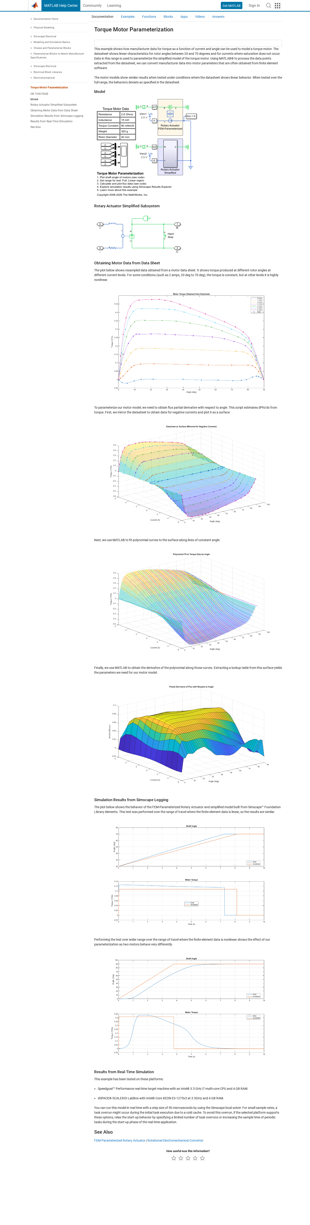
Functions (149, 16)
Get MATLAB (232, 6)
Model (34, 99)
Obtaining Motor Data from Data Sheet (54, 110)
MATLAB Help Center (61, 5)
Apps (184, 16)
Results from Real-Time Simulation (51, 121)
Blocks (168, 16)
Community (92, 5)
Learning (114, 5)
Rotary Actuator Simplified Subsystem (53, 105)
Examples (128, 16)
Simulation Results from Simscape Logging (56, 116)
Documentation (102, 16)
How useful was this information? (188, 1151)
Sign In (254, 5)
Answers (218, 16)
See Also (35, 127)
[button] (268, 5)
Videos (200, 16)
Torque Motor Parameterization (49, 87)
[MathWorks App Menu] (277, 5)
